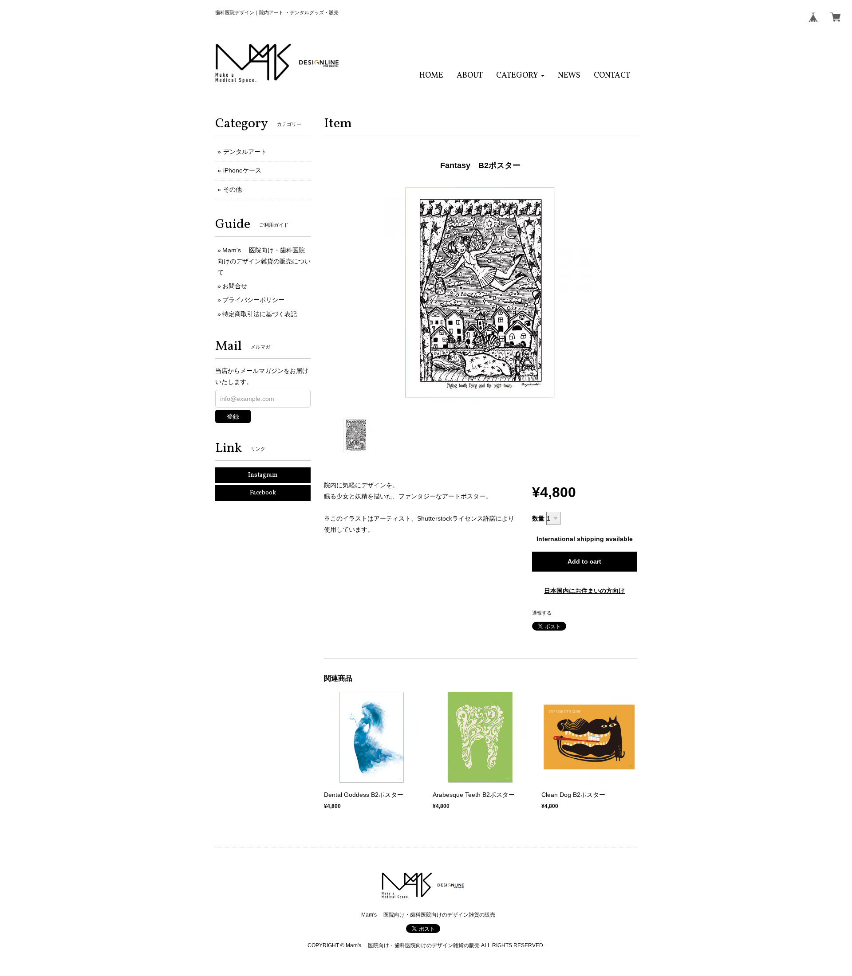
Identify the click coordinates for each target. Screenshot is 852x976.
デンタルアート (245, 151)
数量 (538, 518)
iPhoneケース (242, 170)
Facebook (263, 493)
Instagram (263, 475)
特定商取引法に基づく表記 (259, 313)
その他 (232, 189)
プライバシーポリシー (253, 299)
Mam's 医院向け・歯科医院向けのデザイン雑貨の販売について (264, 261)
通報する (542, 612)
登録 (233, 416)
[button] (520, 75)
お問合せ (234, 286)
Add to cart (584, 561)
